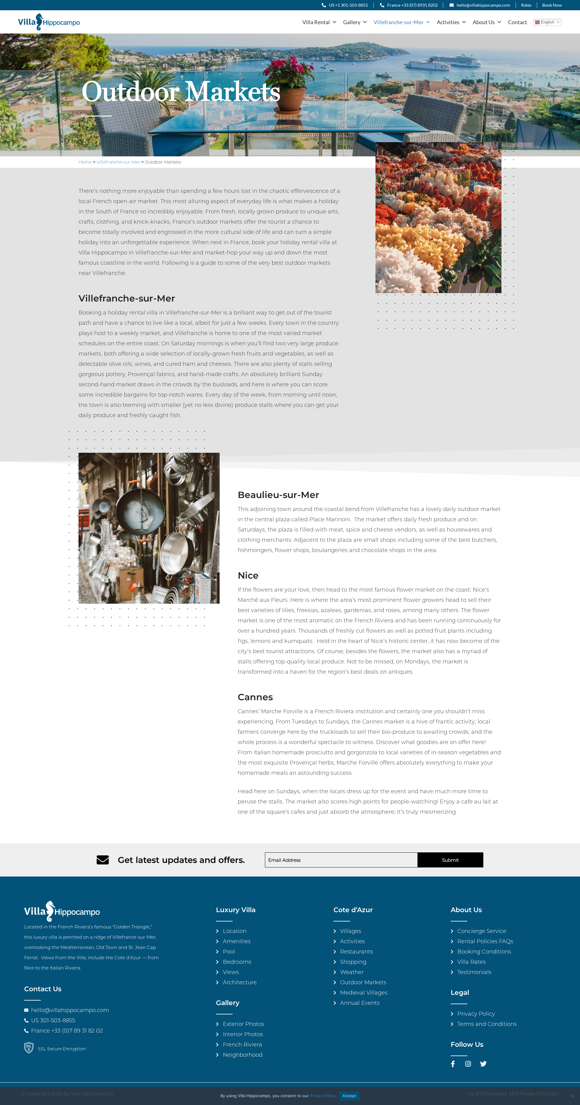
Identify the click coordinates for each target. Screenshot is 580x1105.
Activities (448, 22)
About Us (484, 22)
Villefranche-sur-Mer (399, 22)
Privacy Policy (322, 1095)
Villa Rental (316, 22)
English (547, 22)
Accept (349, 1095)
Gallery (351, 22)
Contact (517, 22)
